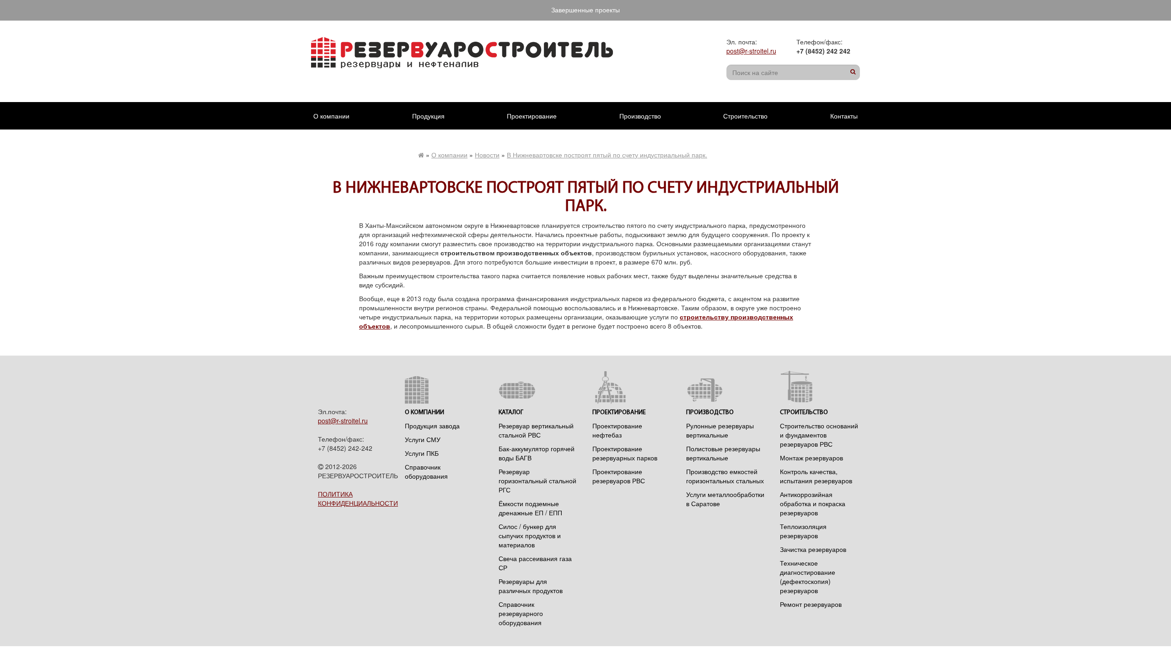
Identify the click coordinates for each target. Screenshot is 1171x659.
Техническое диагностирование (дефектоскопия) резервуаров (807, 576)
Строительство (745, 115)
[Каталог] (539, 387)
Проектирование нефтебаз (617, 430)
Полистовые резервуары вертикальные (723, 453)
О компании (331, 115)
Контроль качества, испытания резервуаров (816, 476)
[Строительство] (820, 387)
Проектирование (532, 115)
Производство (640, 115)
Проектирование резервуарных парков (624, 453)
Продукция (428, 115)
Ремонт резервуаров (811, 604)
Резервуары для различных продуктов (531, 586)
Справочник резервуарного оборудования (521, 613)
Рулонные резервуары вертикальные (720, 430)
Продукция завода (432, 425)
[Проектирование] (632, 387)
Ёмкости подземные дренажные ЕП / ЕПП (530, 508)
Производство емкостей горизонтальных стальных (725, 476)
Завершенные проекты (585, 9)
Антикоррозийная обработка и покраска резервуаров (812, 503)
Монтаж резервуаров (811, 457)
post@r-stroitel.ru (751, 50)
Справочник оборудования (426, 471)
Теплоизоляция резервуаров (803, 531)
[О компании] (445, 387)
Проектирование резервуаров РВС (618, 476)
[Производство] (726, 387)
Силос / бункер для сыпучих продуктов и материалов (530, 535)
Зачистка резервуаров (813, 549)
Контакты (844, 115)
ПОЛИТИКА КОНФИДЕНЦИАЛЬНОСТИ (358, 498)
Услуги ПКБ (422, 453)
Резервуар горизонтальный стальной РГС (537, 480)
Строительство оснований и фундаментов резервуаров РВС (819, 434)
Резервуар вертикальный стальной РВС (536, 430)
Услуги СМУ (422, 439)
